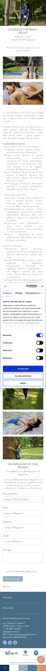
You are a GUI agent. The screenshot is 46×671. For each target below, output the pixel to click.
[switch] (39, 343)
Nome (5, 507)
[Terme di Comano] (25, 653)
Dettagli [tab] (18, 293)
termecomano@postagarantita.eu (22, 634)
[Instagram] (10, 643)
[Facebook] (5, 643)
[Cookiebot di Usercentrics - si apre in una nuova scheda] (27, 286)
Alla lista (7, 586)
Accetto (21, 571)
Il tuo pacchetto (10, 493)
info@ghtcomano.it (11, 631)
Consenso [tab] (7, 293)
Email (5, 535)
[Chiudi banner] (42, 286)
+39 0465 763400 (12, 628)
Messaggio (7, 549)
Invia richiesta (13, 579)
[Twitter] (15, 643)
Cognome (7, 521)
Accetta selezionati (23, 376)
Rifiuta (23, 383)
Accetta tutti (23, 369)
